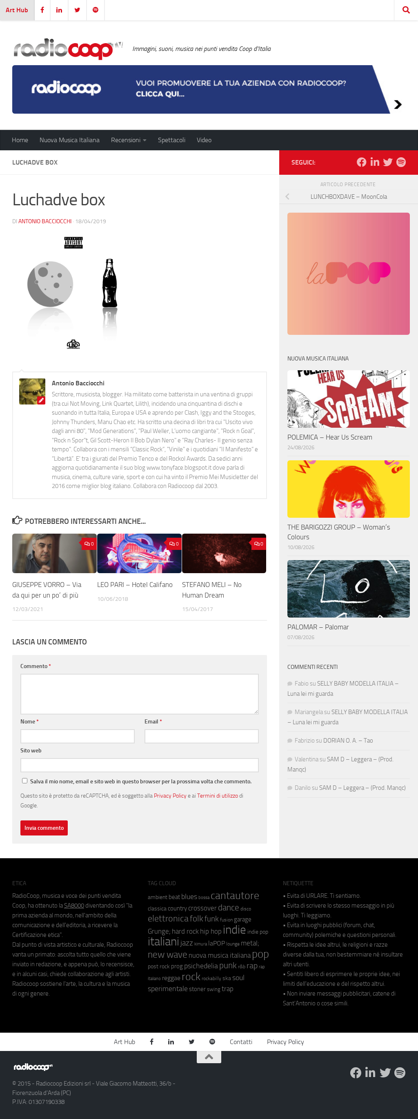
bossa (203, 897)
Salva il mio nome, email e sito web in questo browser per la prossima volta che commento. (140, 781)
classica (157, 908)
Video (204, 140)
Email (153, 721)
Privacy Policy (170, 795)
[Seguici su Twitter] (388, 162)
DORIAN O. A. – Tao (348, 740)
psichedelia (201, 965)
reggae (171, 978)
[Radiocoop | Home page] (68, 49)
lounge (233, 944)
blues (189, 896)
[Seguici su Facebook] (362, 162)
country (177, 908)
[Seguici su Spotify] (401, 162)
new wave (167, 954)
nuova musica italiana (220, 955)
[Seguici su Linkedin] (375, 162)
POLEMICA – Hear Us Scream (329, 437)
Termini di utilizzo (217, 795)
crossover (202, 908)
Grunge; (159, 931)
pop (260, 954)
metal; (250, 943)
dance (228, 907)
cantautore (235, 895)
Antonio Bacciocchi (44, 221)
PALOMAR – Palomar (318, 627)
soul (238, 977)
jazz (186, 943)
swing (213, 989)
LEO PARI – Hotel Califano (135, 584)
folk (196, 918)
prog (177, 966)
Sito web (31, 750)
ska (226, 978)
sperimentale (168, 988)
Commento (35, 666)
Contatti (241, 1042)
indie (234, 930)
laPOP (216, 943)
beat (174, 897)
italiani (163, 941)
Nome (29, 721)
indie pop (257, 931)
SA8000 (74, 905)
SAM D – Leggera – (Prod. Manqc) (362, 787)
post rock (159, 966)
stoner (197, 989)
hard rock (185, 931)
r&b (241, 966)
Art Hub (17, 10)
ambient (157, 897)
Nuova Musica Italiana (70, 140)
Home (20, 140)
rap (252, 965)
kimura (200, 944)
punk (228, 965)
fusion (226, 920)
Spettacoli (171, 140)
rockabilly (211, 978)
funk (212, 919)
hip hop (211, 931)
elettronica (168, 918)
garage (242, 919)
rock (191, 976)
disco (245, 909)
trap (227, 989)
